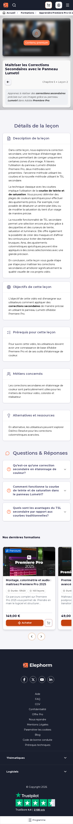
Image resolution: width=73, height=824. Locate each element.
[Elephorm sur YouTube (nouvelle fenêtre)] (42, 679)
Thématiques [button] (15, 757)
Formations (27, 13)
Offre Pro (37, 714)
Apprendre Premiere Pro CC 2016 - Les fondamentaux (54, 13)
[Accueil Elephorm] (37, 664)
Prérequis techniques (37, 744)
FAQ (37, 699)
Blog (37, 734)
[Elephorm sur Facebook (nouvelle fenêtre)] (24, 679)
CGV (37, 704)
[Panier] (48, 5)
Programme (39, 820)
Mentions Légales (37, 724)
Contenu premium (36, 42)
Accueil (11, 13)
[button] (32, 636)
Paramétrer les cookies (37, 729)
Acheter (27, 622)
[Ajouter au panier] (48, 623)
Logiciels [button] (12, 771)
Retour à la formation (8, 82)
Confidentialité (37, 709)
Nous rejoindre (37, 719)
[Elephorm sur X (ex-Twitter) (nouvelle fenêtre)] (33, 679)
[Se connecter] (58, 5)
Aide (37, 694)
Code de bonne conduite (37, 739)
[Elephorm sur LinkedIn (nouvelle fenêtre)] (50, 679)
